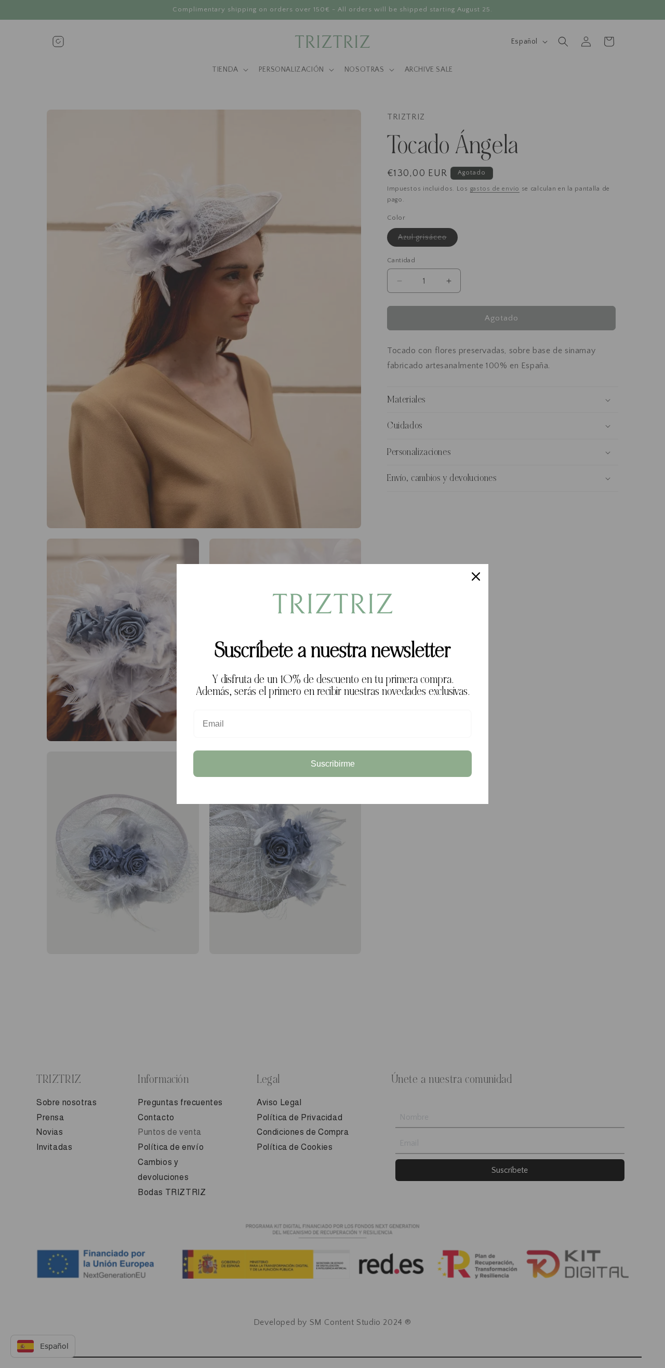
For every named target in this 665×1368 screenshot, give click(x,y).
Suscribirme (333, 763)
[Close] (475, 576)
